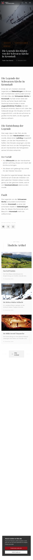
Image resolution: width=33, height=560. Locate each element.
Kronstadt (7, 46)
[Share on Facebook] (3, 227)
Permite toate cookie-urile (16, 548)
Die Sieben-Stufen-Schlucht (13, 302)
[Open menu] (30, 2)
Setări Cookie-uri (16, 552)
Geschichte (7, 43)
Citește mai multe (9, 544)
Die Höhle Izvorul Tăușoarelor (13, 334)
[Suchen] (22, 2)
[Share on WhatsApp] (13, 227)
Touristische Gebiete (21, 43)
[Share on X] (8, 227)
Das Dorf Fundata (9, 271)
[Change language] (26, 2)
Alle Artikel (16, 354)
